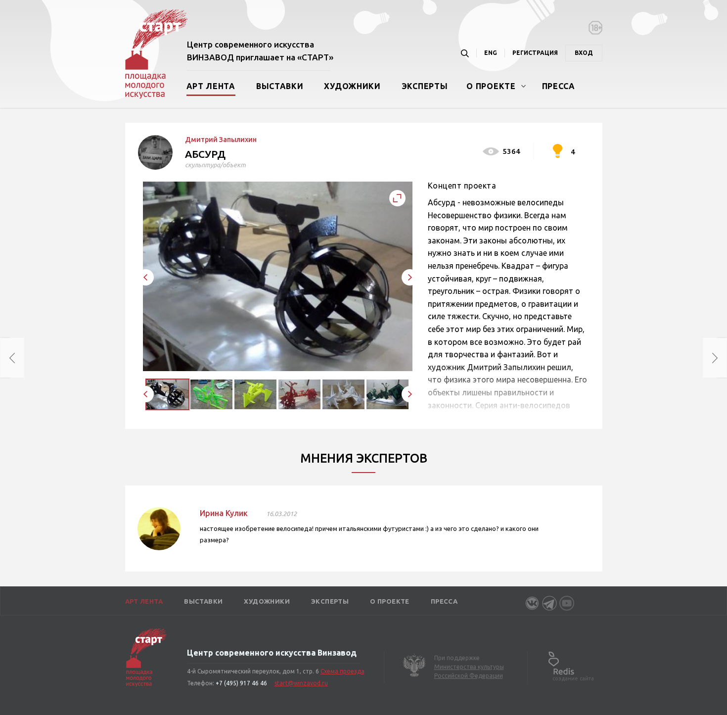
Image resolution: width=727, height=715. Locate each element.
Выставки (280, 86)
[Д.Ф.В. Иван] (5, 357)
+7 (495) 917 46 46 (241, 683)
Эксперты (425, 86)
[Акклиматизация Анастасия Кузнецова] (722, 357)
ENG (490, 52)
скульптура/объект (215, 164)
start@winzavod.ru (301, 683)
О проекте (490, 86)
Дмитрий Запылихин (221, 139)
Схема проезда (342, 671)
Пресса (558, 86)
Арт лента (210, 86)
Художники (352, 86)
